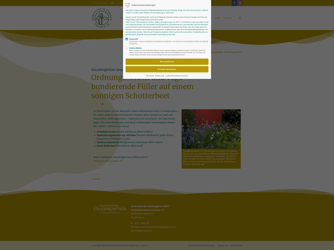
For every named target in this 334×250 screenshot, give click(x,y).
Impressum (150, 76)
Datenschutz (159, 76)
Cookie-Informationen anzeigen (176, 76)
